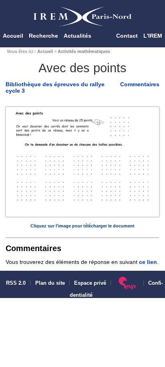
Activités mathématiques (84, 51)
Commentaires (139, 84)
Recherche (43, 35)
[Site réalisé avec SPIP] (127, 283)
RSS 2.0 (15, 283)
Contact (127, 35)
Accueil (13, 35)
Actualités (77, 35)
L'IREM (152, 35)
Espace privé (90, 283)
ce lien (148, 262)
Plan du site (50, 283)
